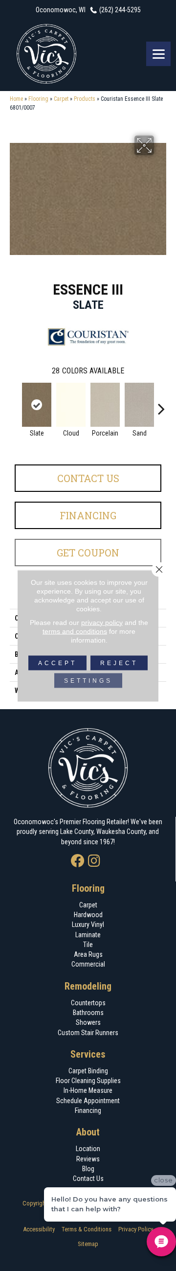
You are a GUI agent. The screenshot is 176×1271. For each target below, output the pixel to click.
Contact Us (88, 478)
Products (84, 98)
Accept (57, 662)
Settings (88, 680)
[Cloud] (71, 404)
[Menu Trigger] (158, 54)
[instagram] (94, 862)
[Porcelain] (105, 404)
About (88, 1132)
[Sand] (139, 404)
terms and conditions (75, 631)
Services (88, 1054)
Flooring (38, 98)
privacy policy (102, 622)
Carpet (61, 98)
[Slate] (37, 404)
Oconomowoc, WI (61, 10)
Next (161, 404)
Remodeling (88, 986)
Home (16, 98)
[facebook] (78, 862)
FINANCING (88, 515)
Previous (14, 404)
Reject (119, 662)
